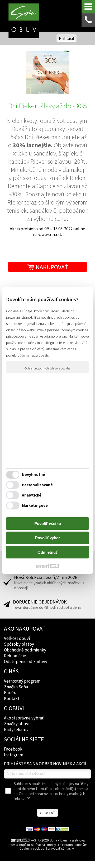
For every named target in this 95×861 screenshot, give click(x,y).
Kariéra (10, 692)
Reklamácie (15, 656)
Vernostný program (22, 681)
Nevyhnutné (33, 474)
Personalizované (37, 484)
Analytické (31, 495)
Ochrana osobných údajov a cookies (47, 368)
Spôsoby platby (19, 644)
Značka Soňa (16, 687)
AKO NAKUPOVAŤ (25, 628)
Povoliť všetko (47, 523)
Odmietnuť (47, 552)
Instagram (13, 755)
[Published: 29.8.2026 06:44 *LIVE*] (33, 840)
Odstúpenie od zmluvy (25, 661)
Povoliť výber (47, 538)
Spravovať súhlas (58, 848)
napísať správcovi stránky (37, 845)
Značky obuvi (16, 724)
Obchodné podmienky (25, 650)
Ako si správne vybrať (24, 718)
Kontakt (12, 698)
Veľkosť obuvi (17, 638)
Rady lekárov (16, 729)
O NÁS (11, 671)
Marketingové (35, 505)
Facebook (13, 749)
